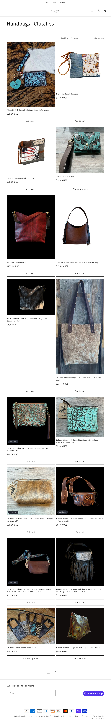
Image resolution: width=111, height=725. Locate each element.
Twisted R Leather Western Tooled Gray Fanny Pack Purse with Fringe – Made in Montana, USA (78, 590)
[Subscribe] (52, 693)
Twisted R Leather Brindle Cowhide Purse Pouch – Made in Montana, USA (30, 520)
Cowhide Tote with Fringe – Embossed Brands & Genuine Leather (78, 379)
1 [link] (48, 671)
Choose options (80, 189)
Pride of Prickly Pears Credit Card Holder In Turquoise (28, 110)
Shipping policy (59, 716)
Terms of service (98, 716)
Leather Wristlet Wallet (65, 176)
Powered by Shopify (44, 716)
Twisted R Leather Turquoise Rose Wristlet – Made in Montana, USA (27, 449)
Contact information (97, 719)
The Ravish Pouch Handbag (67, 94)
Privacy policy (73, 716)
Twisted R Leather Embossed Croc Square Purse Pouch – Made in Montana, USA (78, 441)
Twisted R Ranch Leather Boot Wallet (21, 648)
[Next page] (63, 672)
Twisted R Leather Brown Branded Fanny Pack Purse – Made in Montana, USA (80, 520)
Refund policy (85, 716)
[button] (6, 11)
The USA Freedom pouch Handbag (20, 178)
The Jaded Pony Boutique (28, 716)
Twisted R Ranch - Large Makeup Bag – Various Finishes (78, 648)
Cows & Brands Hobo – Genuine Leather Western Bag (77, 262)
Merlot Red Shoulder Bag (17, 262)
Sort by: (64, 38)
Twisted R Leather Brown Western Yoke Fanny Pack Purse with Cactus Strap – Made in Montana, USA (29, 590)
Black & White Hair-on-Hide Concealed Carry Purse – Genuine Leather (27, 320)
